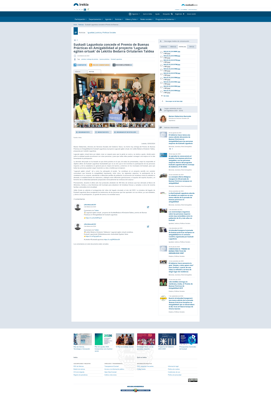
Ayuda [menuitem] (157, 14)
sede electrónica (192, 9)
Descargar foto (83, 132)
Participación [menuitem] (80, 19)
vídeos (77, 72)
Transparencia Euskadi (111, 366)
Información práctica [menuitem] (144, 363)
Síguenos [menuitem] (135, 14)
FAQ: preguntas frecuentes (145, 366)
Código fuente (141, 369)
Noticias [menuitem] (118, 19)
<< (74, 9)
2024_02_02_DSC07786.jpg (171, 64)
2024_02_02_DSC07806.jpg (171, 77)
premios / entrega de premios (89, 59)
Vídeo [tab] (173, 46)
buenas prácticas (104, 59)
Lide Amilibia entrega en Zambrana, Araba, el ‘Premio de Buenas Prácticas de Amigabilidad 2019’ (181, 285)
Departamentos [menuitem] (95, 19)
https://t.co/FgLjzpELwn (93, 236)
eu (79, 9)
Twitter (96, 210)
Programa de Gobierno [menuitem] (165, 19)
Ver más (166, 96)
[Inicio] (81, 4)
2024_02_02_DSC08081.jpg (171, 51)
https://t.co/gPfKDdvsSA (112, 239)
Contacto (177, 9)
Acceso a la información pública (114, 369)
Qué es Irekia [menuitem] (147, 14)
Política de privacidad (174, 375)
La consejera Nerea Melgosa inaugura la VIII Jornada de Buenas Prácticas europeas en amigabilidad (180, 180)
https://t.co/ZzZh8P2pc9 (94, 218)
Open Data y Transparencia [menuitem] (113, 363)
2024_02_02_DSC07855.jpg (171, 86)
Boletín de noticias (79, 369)
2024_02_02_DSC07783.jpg (171, 73)
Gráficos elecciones (110, 375)
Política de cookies (174, 369)
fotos (91, 72)
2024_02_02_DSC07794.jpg (171, 60)
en (82, 9)
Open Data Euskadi (110, 372)
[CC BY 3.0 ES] (192, 380)
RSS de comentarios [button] (101, 65)
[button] (80, 65)
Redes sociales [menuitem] (146, 19)
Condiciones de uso (174, 372)
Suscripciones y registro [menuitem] (82, 363)
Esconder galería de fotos (83, 120)
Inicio (75, 24)
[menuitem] (167, 14)
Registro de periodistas (81, 375)
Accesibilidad (184, 9)
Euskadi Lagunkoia (116, 59)
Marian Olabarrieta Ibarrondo (180, 116)
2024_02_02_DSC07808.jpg (171, 56)
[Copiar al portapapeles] (148, 207)
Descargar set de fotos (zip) (126, 132)
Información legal (173, 366)
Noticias (81, 24)
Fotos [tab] (182, 46)
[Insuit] (85, 10)
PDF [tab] (191, 46)
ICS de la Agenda (79, 372)
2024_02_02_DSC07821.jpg (171, 82)
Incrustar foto (103, 132)
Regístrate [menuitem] (178, 14)
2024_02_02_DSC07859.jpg (171, 90)
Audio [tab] (164, 46)
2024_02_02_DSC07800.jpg (171, 69)
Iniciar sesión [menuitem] (191, 14)
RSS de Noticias (79, 366)
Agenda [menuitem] (108, 19)
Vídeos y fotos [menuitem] (131, 19)
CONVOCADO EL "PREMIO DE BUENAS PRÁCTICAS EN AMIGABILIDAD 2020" (179, 251)
